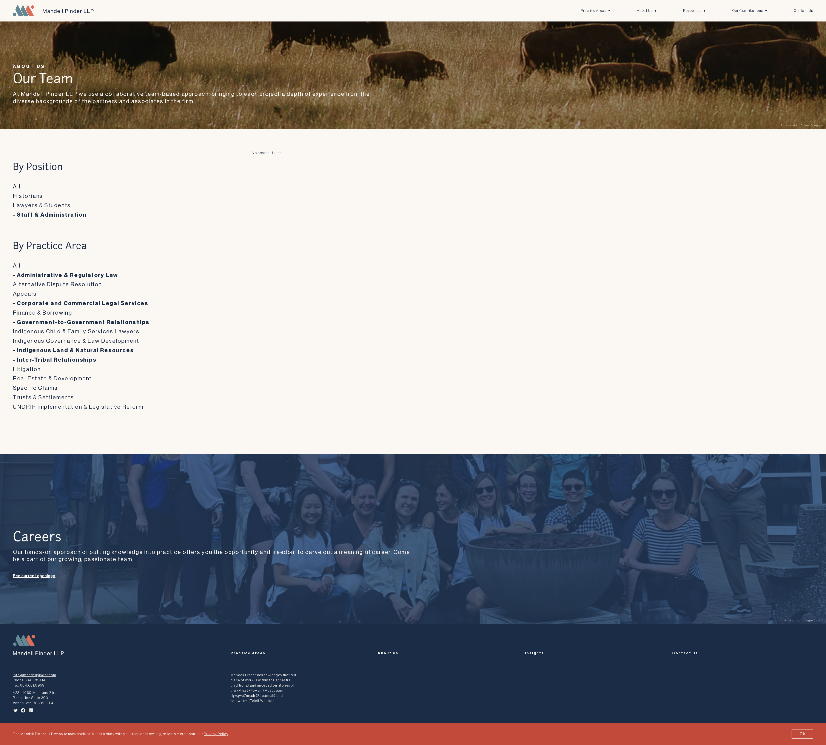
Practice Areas (593, 10)
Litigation (27, 369)
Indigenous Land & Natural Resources (75, 350)
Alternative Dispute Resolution (57, 284)
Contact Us (803, 10)
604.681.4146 (36, 680)
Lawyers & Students (42, 205)
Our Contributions (747, 10)
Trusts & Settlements (43, 397)
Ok (802, 734)
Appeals (25, 294)
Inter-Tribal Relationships (57, 360)
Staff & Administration (51, 215)
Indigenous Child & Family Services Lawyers (76, 331)
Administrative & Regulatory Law (67, 275)
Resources (692, 10)
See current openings (34, 576)
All (17, 187)
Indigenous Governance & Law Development (76, 341)
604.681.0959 (32, 685)
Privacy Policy (216, 734)
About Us (644, 10)
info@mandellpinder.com (34, 675)
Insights (534, 653)
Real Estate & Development (52, 378)
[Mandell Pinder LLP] (53, 10)
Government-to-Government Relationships (83, 322)
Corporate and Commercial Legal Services (82, 303)
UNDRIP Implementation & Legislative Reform (78, 407)
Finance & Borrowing (42, 313)
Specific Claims (35, 388)
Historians (28, 196)
